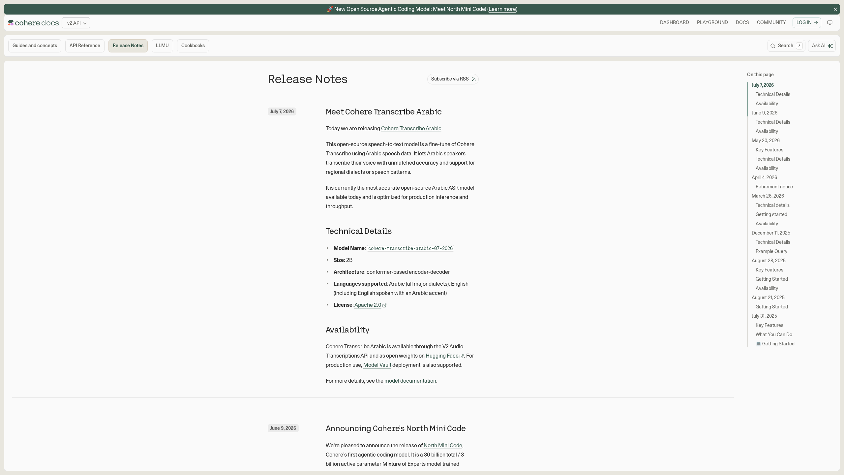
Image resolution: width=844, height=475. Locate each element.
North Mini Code (443, 445)
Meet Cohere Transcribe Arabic (384, 111)
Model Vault (377, 365)
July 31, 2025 (764, 316)
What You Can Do (774, 334)
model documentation (410, 381)
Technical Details (773, 94)
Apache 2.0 (367, 305)
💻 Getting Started (775, 343)
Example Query (771, 251)
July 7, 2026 (763, 85)
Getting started (771, 214)
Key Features (769, 149)
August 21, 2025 (768, 297)
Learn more (502, 9)
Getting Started (772, 279)
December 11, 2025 (771, 233)
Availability (767, 103)
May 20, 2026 (766, 140)
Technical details (773, 205)
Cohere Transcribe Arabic (411, 128)
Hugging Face (442, 356)
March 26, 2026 (768, 196)
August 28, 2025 (769, 260)
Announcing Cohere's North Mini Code (396, 428)
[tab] (34, 45)
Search (789, 45)
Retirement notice (774, 186)
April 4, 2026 (764, 177)
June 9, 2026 (764, 112)
